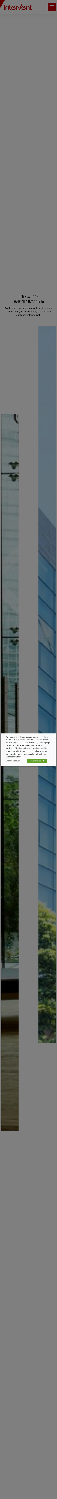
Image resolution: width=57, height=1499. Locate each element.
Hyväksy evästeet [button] (37, 761)
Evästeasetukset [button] (14, 760)
